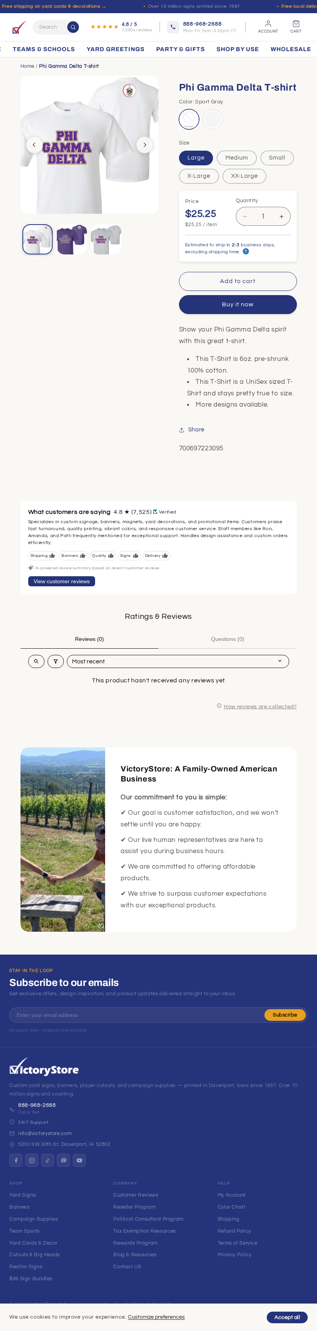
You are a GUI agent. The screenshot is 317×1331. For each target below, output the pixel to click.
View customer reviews (62, 581)
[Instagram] (31, 1160)
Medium (236, 158)
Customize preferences (156, 1317)
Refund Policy (234, 1231)
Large (196, 158)
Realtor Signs (25, 1266)
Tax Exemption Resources (144, 1231)
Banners (19, 1207)
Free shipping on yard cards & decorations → (54, 6)
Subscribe (285, 1015)
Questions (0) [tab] (227, 639)
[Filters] (56, 661)
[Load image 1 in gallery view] (37, 239)
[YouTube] (79, 1160)
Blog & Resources (134, 1254)
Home (27, 66)
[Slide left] (34, 144)
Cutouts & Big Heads (34, 1254)
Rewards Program (135, 1243)
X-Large (198, 176)
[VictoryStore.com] (19, 27)
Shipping (229, 1219)
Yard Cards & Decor (33, 1243)
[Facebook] (15, 1160)
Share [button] (196, 430)
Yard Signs (22, 1195)
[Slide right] (144, 144)
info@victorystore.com (45, 1133)
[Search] (73, 27)
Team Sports (24, 1231)
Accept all (287, 1317)
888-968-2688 (37, 1105)
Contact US (127, 1266)
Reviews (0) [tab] (89, 639)
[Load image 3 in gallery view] (106, 239)
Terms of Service (237, 1243)
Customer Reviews (135, 1195)
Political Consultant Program (148, 1219)
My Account (232, 1195)
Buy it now (238, 304)
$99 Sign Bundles (30, 1278)
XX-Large (244, 176)
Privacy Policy (235, 1254)
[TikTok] (47, 1160)
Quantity (247, 200)
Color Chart (231, 1207)
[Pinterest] (63, 1160)
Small (277, 158)
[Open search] (36, 661)
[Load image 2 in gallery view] (72, 239)
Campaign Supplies (33, 1219)
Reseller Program (134, 1207)
